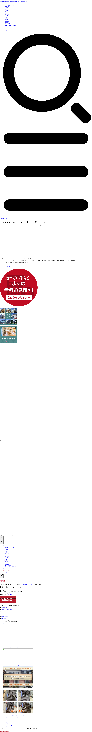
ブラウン (7, 7)
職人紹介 (5, 26)
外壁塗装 (7, 19)
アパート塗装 (8, 23)
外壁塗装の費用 (4, 614)
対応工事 (5, 18)
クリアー (7, 9)
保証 (4, 27)
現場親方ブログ (6, 724)
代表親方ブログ (3, 218)
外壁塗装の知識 (4, 616)
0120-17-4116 (9, 594)
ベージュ (7, 6)
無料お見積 (3, 618)
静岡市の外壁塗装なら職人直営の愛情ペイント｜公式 (15, 717)
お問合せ (5, 726)
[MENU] (46, 216)
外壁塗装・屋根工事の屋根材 (7, 609)
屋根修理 (7, 22)
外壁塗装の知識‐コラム (8, 725)
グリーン (7, 17)
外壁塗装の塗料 (4, 607)
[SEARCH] (46, 124)
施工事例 (5, 3)
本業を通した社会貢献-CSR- (9, 720)
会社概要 (5, 718)
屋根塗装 (7, 21)
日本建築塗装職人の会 (27, 584)
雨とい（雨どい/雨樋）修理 (11, 25)
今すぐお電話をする (4, 731)
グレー (6, 13)
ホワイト (7, 14)
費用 (6, 30)
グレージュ (7, 11)
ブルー (6, 10)
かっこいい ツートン (9, 5)
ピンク (6, 15)
